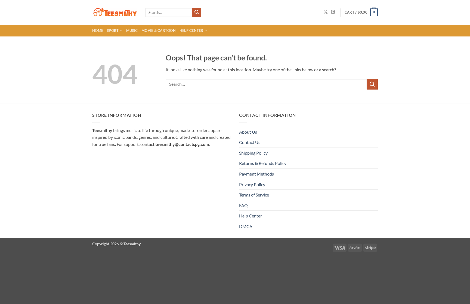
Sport (113, 30)
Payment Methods (256, 173)
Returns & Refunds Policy (262, 163)
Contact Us (249, 142)
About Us (248, 131)
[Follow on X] (325, 12)
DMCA (245, 226)
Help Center (191, 30)
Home (97, 30)
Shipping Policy (253, 152)
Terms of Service (254, 194)
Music (132, 30)
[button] (361, 12)
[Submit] (196, 12)
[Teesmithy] (114, 12)
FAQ (243, 205)
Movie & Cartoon (158, 30)
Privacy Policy (252, 184)
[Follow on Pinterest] (333, 12)
